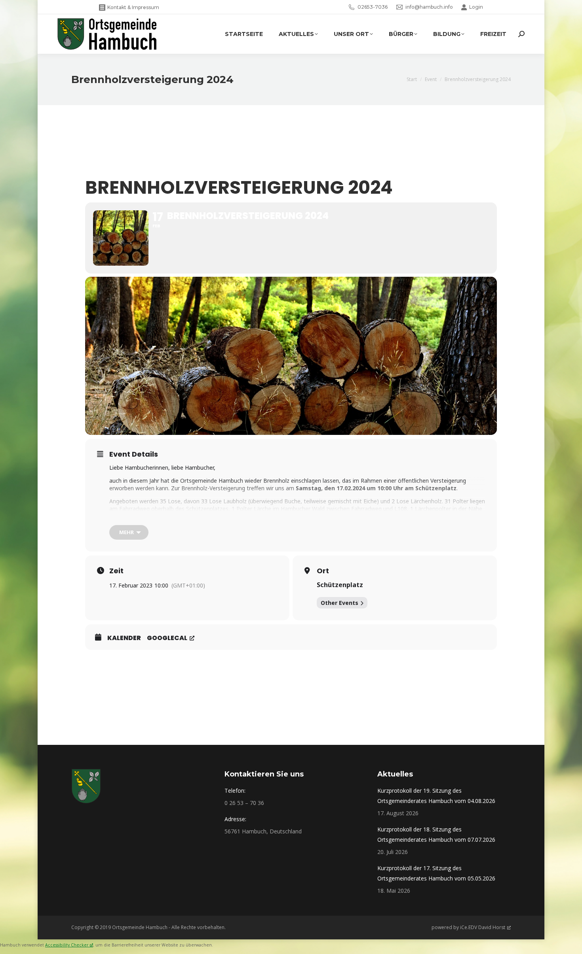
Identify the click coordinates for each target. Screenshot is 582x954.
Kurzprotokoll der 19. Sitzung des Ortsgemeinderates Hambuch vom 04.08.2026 (436, 796)
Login (476, 7)
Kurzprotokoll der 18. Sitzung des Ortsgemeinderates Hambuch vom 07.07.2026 (436, 834)
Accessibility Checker (66, 945)
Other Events (339, 602)
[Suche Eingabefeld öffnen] (521, 34)
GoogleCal (167, 638)
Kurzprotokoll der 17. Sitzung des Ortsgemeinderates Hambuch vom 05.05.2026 (436, 873)
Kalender (124, 638)
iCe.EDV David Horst (482, 927)
